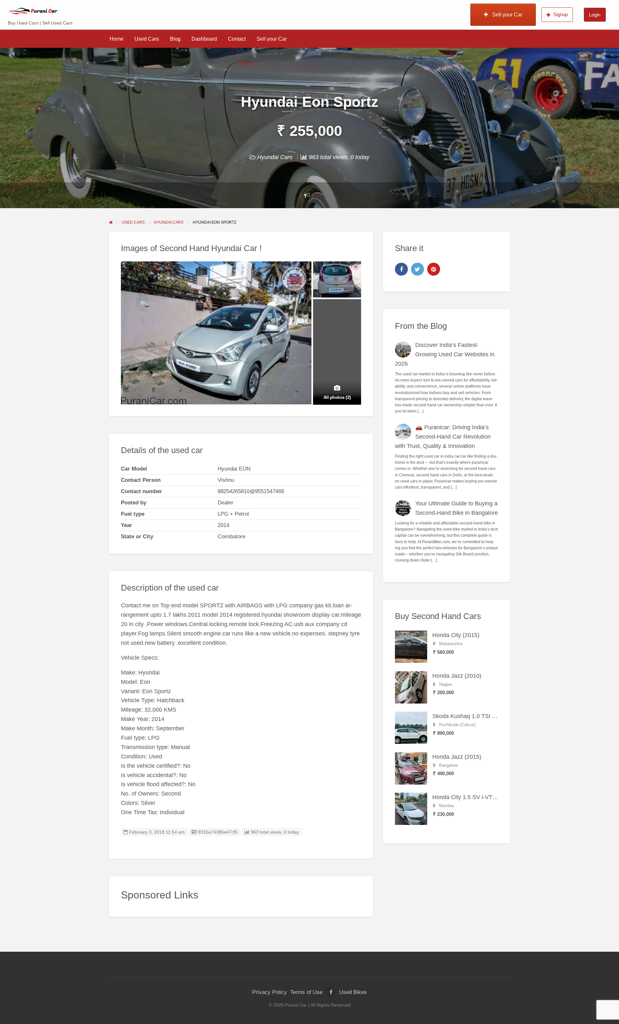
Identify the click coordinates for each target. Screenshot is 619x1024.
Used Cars (146, 39)
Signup (560, 14)
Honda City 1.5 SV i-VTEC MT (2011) (480, 797)
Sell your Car (506, 14)
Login (594, 14)
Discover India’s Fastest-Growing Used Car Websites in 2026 (445, 354)
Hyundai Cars (274, 157)
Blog (175, 39)
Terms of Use (306, 992)
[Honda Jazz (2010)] (411, 687)
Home (116, 39)
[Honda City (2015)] (411, 646)
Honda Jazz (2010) (456, 676)
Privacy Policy (269, 992)
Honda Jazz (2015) (456, 757)
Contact (237, 39)
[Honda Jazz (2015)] (411, 768)
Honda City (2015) (455, 635)
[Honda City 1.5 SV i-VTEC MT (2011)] (411, 808)
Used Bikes (353, 992)
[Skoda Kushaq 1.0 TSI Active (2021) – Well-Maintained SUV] (411, 727)
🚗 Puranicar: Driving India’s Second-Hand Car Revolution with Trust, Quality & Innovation (443, 436)
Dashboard (204, 39)
